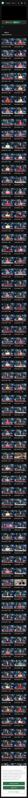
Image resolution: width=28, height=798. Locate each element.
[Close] (25, 768)
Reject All (14, 787)
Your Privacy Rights (13, 792)
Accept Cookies (13, 783)
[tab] (7, 33)
